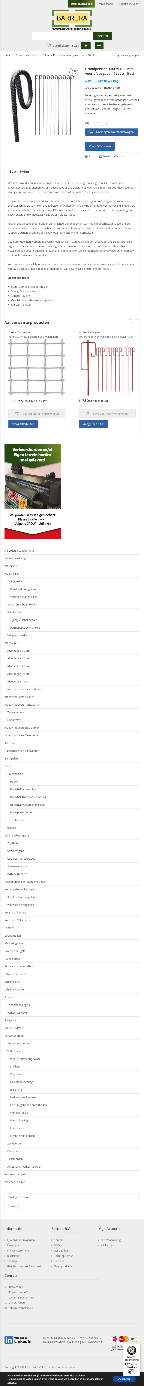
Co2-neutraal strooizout (21, 858)
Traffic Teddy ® (14, 1028)
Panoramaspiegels (18, 1005)
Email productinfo (113, 156)
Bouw (19, 55)
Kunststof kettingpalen (21, 897)
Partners (59, 1261)
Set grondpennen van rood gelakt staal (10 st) (106, 336)
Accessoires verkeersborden (24, 1166)
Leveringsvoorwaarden (21, 1240)
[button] (73, 72)
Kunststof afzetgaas (19, 332)
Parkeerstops (12, 958)
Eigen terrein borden (22, 1136)
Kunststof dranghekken (24, 589)
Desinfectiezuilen (14, 820)
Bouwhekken (15, 774)
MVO (57, 1245)
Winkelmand (105, 3)
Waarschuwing (19, 1120)
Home (7, 55)
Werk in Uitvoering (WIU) (25, 1059)
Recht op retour (63, 1256)
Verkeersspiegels (17, 1012)
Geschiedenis (62, 1250)
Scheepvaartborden (16, 974)
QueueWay (14, 720)
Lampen (9, 928)
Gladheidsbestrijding (16, 835)
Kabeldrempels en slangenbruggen (25, 881)
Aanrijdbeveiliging (15, 558)
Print (91, 156)
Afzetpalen (10, 743)
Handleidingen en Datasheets (25, 1266)
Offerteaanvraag (81, 3)
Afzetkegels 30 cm (18, 650)
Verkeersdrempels (15, 1174)
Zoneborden (14, 1143)
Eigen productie (63, 1266)
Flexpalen (10, 828)
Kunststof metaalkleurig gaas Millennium (33, 336)
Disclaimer (13, 1256)
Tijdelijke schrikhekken (23, 620)
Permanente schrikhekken (25, 627)
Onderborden (15, 1151)
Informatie (16, 1128)
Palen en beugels (14, 951)
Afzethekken (12, 573)
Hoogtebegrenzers (15, 874)
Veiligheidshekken (17, 635)
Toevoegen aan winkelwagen (114, 132)
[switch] (131, 1371)
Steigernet (10, 1020)
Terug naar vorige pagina (126, 55)
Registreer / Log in (129, 3)
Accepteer (124, 1379)
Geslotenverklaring (21, 1082)
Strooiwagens (15, 851)
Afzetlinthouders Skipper (19, 697)
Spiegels (9, 997)
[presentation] (130, 321)
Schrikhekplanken (14, 989)
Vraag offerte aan (100, 146)
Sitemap (12, 1261)
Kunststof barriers (15, 912)
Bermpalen (11, 758)
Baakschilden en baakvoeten (21, 751)
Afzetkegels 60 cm (18, 666)
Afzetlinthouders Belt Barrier (21, 727)
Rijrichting (16, 1089)
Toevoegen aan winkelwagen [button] (40, 413)
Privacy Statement (18, 1250)
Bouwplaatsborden (21, 812)
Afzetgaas (10, 566)
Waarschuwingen (14, 1182)
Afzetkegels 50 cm (18, 658)
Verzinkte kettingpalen (20, 905)
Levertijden (13, 1245)
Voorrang (15, 1074)
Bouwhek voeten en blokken (27, 804)
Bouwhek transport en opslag (28, 797)
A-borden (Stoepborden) (19, 550)
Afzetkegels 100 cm (19, 681)
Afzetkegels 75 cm (18, 674)
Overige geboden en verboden (28, 1105)
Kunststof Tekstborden (18, 920)
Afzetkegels (11, 643)
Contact (58, 1240)
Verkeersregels (19, 1112)
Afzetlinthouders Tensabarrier (22, 704)
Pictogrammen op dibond (19, 966)
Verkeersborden (14, 1035)
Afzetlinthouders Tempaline (21, 735)
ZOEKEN (103, 36)
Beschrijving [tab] (19, 171)
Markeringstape (13, 943)
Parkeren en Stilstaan (23, 1097)
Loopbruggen (12, 935)
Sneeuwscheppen (17, 866)
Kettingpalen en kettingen (19, 889)
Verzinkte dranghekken (24, 597)
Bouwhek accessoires (23, 789)
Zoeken (12, 1206)
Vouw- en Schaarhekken (21, 604)
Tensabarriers (15, 712)
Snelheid (15, 1066)
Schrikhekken (15, 612)
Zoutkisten (13, 843)
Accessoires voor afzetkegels (25, 689)
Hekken (14, 781)
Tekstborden (15, 1159)
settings (12, 1382)
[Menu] (138, 1346)
